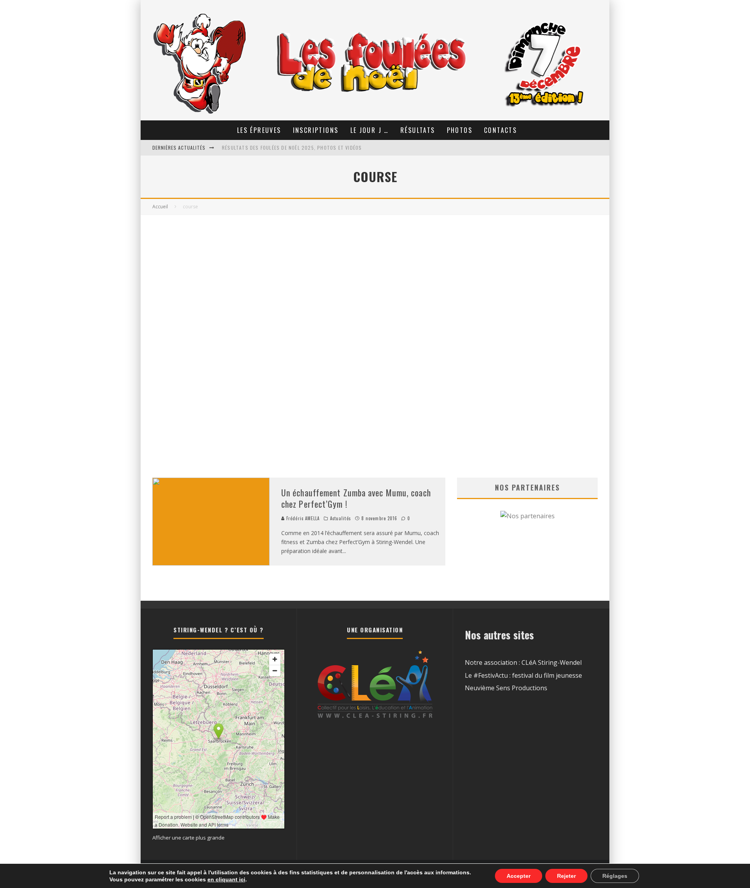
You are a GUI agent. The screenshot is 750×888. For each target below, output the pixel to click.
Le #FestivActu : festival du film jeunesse (523, 675)
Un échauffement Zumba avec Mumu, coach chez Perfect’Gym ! (356, 498)
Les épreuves (259, 130)
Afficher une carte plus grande (188, 837)
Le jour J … (369, 130)
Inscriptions (316, 130)
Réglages (614, 876)
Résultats (417, 130)
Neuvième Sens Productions (506, 688)
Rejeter (566, 876)
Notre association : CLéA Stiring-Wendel (523, 662)
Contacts (500, 130)
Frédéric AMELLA (302, 518)
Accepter (518, 876)
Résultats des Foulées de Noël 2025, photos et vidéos (292, 147)
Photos (459, 130)
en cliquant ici (226, 879)
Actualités (340, 518)
